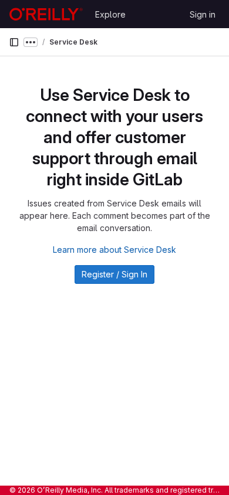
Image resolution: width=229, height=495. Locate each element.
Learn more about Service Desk (114, 250)
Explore (110, 14)
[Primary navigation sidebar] (14, 42)
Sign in (202, 14)
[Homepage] (46, 14)
